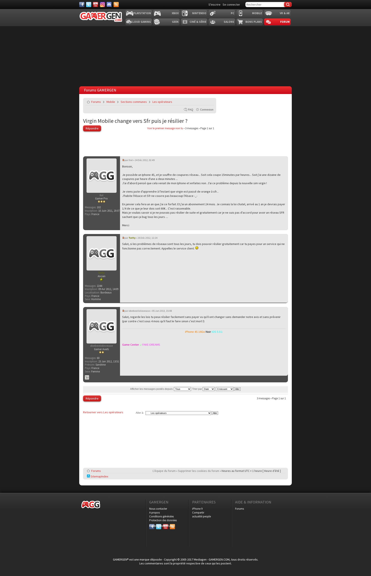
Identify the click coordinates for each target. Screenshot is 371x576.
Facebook (151, 526)
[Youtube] (95, 4)
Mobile (257, 13)
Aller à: (140, 412)
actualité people (201, 516)
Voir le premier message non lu (165, 128)
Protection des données (163, 520)
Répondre (92, 128)
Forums (96, 102)
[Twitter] (88, 4)
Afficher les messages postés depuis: (152, 389)
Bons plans (253, 22)
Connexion (206, 109)
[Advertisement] (248, 125)
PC (232, 13)
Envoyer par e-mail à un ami (210, 102)
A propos (154, 512)
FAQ (190, 109)
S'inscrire (214, 4)
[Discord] (109, 4)
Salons (229, 22)
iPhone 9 (197, 509)
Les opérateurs (162, 102)
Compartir (198, 512)
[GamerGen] (100, 17)
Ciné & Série (198, 22)
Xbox (175, 13)
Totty (132, 237)
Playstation (142, 13)
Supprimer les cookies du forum (198, 471)
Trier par (197, 389)
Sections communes (134, 102)
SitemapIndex (99, 476)
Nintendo (199, 13)
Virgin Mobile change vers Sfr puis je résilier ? (135, 120)
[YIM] (87, 377)
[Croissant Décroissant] (228, 389)
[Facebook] (81, 4)
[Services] (116, 4)
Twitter (158, 526)
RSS (172, 526)
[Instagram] (102, 4)
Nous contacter (158, 509)
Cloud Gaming (141, 22)
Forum (285, 22)
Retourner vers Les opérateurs (103, 412)
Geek (175, 22)
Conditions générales (161, 516)
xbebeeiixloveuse (139, 310)
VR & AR (285, 13)
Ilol (131, 160)
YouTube (165, 526)
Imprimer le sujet (200, 102)
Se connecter (231, 4)
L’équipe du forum (164, 471)
